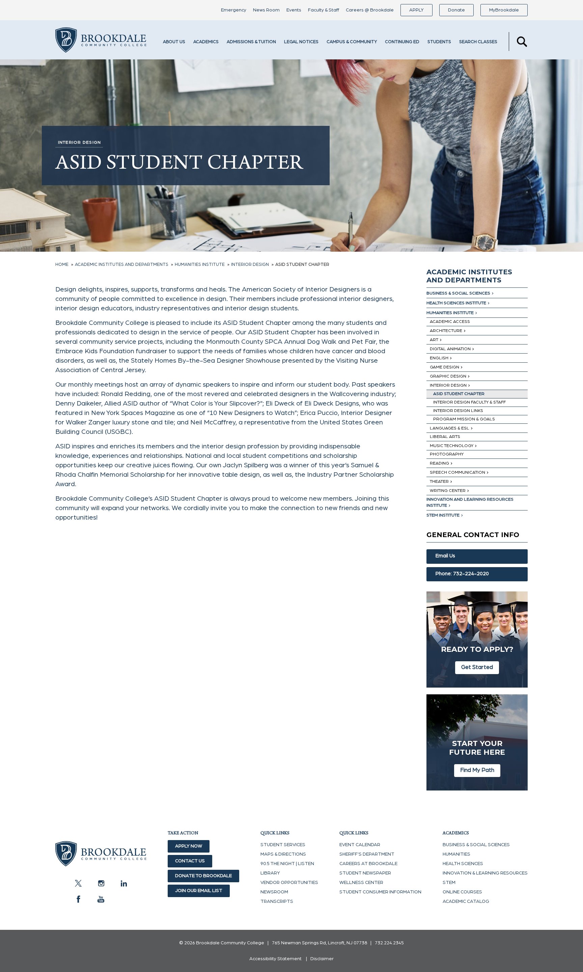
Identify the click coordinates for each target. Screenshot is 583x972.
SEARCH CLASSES (478, 42)
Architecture (446, 331)
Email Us (445, 555)
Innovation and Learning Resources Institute (469, 502)
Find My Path (477, 770)
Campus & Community (352, 42)
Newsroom (274, 892)
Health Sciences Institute (456, 303)
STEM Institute (443, 515)
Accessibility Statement (275, 958)
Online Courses (462, 892)
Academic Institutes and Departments (469, 276)
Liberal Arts (445, 437)
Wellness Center (361, 882)
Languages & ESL (449, 428)
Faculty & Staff (323, 10)
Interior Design (448, 385)
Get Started (477, 667)
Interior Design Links (458, 411)
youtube (101, 899)
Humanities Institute (450, 313)
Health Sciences (463, 863)
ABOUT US (174, 42)
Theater (439, 481)
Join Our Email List (198, 890)
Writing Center (448, 491)
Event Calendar (359, 844)
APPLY (416, 10)
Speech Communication (457, 472)
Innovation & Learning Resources (485, 873)
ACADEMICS (206, 42)
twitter (78, 883)
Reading (439, 463)
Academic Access (450, 322)
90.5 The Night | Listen (287, 863)
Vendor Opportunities (289, 882)
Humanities (456, 854)
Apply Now (188, 846)
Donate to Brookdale (203, 875)
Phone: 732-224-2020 (462, 573)
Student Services (282, 844)
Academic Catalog (466, 901)
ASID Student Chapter (458, 394)
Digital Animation (450, 349)
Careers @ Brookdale (370, 10)
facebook (78, 899)
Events (293, 10)
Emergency (233, 10)
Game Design (444, 367)
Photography (447, 454)
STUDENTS (439, 42)
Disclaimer (322, 958)
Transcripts (276, 901)
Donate (456, 10)
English (439, 358)
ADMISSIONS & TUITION (251, 42)
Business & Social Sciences (458, 293)
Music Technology (451, 446)
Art (434, 340)
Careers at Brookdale (368, 863)
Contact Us (190, 861)
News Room (266, 10)
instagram (101, 883)
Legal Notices (301, 42)
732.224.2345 (389, 943)
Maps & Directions (283, 854)
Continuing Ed (402, 42)
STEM (449, 882)
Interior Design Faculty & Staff (469, 402)
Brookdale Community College (100, 41)
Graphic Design (448, 376)
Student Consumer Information (380, 892)
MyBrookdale (504, 10)
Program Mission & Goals (464, 419)
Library (270, 873)
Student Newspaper (365, 873)
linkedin (123, 883)
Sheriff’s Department (366, 854)
